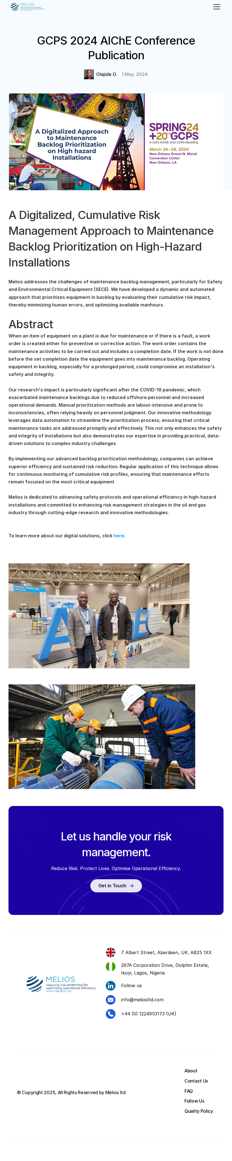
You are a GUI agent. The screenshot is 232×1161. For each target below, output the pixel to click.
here (119, 535)
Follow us (131, 985)
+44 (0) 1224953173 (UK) (148, 1014)
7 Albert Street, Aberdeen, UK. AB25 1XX (166, 952)
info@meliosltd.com (142, 999)
